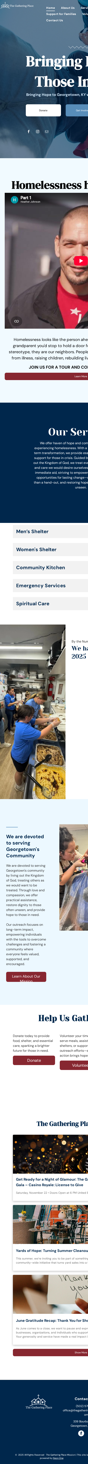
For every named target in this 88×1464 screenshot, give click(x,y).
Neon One (58, 1458)
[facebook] (29, 131)
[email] (47, 131)
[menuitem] (50, 8)
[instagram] (38, 131)
